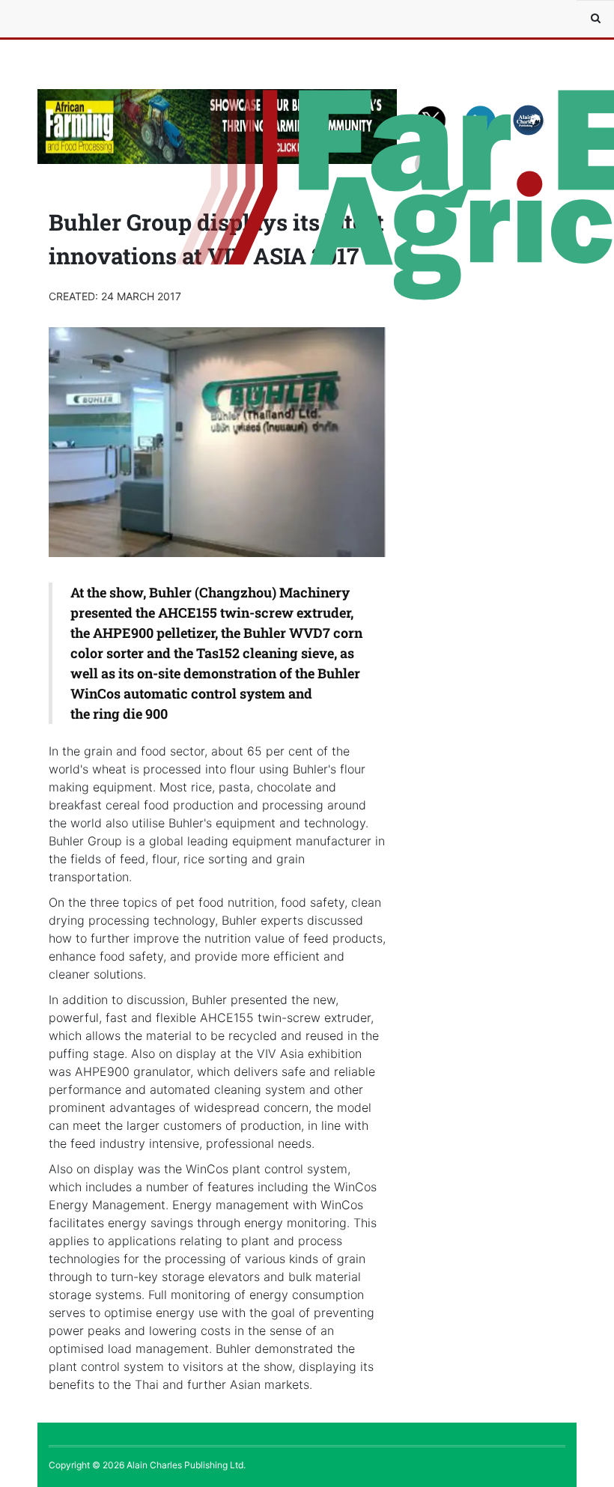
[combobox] (595, 18)
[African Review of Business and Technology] (82, 18)
